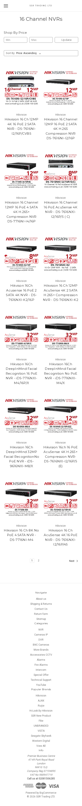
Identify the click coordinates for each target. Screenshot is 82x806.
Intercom (41, 669)
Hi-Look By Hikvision (41, 710)
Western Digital (41, 740)
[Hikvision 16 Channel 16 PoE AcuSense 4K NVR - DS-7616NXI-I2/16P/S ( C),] (61, 171)
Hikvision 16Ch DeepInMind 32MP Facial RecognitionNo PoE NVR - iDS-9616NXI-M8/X (21, 456)
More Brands (41, 649)
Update (66, 39)
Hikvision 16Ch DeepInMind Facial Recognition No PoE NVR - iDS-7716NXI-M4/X (60, 373)
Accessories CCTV (41, 654)
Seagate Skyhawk (41, 735)
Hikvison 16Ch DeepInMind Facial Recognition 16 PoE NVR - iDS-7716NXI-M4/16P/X (21, 373)
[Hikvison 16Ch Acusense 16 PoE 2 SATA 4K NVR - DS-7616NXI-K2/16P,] (21, 254)
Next (72, 561)
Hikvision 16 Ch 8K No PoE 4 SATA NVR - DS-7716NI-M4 (21, 535)
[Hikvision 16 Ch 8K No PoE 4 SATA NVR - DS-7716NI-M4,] (21, 499)
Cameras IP (41, 634)
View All (41, 745)
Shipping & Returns (41, 603)
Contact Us (41, 608)
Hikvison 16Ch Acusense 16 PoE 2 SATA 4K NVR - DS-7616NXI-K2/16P (21, 293)
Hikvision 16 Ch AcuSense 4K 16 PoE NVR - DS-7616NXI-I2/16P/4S (60, 537)
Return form (41, 614)
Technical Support (41, 679)
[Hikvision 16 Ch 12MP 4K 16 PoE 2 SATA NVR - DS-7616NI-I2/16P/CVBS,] (21, 88)
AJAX (41, 700)
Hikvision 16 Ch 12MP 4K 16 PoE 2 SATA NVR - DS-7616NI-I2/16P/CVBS (21, 126)
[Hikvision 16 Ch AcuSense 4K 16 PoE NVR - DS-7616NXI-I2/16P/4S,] (61, 499)
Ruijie (41, 705)
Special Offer (41, 674)
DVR (41, 639)
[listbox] (29, 53)
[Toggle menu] (6, 6)
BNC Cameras (41, 644)
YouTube (41, 684)
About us (41, 598)
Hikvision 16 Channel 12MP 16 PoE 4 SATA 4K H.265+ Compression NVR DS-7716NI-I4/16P (21, 211)
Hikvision (41, 695)
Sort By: (10, 53)
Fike (41, 720)
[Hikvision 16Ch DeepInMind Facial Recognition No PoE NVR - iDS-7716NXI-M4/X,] (61, 332)
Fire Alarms (41, 664)
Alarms (41, 659)
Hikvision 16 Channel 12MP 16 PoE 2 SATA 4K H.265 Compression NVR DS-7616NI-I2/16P (60, 128)
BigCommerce (48, 792)
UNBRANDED (41, 725)
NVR (41, 629)
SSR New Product (41, 715)
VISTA (41, 730)
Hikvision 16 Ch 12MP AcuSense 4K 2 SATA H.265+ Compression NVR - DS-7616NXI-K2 (60, 293)
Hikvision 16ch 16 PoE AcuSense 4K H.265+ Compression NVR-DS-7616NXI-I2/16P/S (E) (60, 456)
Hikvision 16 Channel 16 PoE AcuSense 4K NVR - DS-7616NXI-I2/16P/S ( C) (60, 209)
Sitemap (41, 619)
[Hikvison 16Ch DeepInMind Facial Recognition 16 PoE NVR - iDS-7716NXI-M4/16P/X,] (21, 332)
